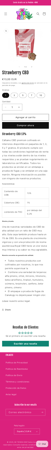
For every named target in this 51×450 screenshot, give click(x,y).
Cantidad (6, 101)
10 (41, 95)
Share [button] (8, 309)
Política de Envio (14, 375)
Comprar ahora (25, 125)
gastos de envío (28, 83)
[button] (6, 14)
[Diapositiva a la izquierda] (19, 67)
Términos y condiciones (17, 381)
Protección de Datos (16, 388)
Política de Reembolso (17, 369)
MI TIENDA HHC (20, 442)
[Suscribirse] (42, 412)
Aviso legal (11, 394)
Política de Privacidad (17, 362)
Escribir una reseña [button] (25, 343)
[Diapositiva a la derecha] (32, 67)
